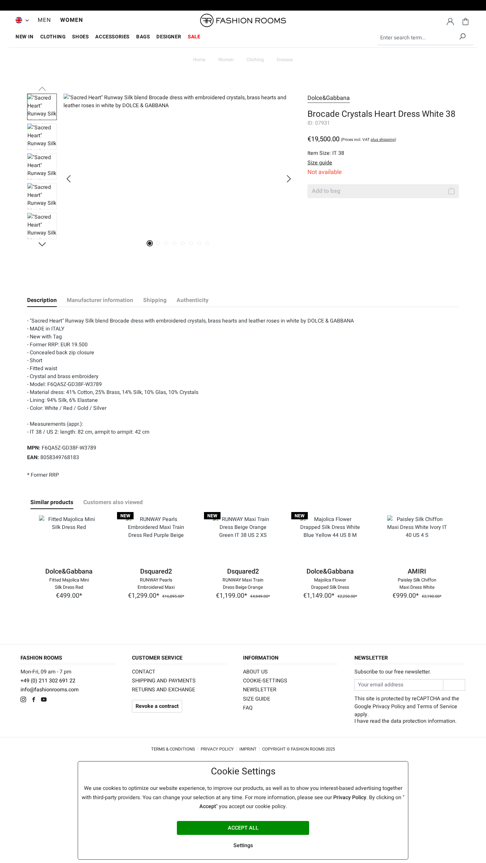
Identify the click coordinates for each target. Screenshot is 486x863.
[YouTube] (45, 700)
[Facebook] (35, 700)
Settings (243, 845)
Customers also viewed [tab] (113, 502)
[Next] (289, 179)
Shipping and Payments (164, 681)
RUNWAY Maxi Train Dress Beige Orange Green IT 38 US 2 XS (243, 583)
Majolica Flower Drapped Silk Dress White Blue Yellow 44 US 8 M (330, 583)
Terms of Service (437, 707)
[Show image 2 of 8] (158, 243)
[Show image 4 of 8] (175, 243)
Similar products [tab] (51, 502)
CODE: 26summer (243, 6)
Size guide (256, 699)
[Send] (454, 685)
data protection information (423, 721)
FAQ (248, 708)
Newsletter (259, 690)
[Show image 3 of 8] (166, 243)
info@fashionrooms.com (49, 690)
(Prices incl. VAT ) (368, 140)
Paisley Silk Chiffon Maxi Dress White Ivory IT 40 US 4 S (417, 583)
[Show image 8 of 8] (208, 243)
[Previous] (68, 179)
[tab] (42, 300)
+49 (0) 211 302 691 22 (47, 681)
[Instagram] (24, 700)
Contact (143, 672)
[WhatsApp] (55, 700)
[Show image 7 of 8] (199, 243)
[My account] (450, 20)
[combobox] (425, 38)
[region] (160, 179)
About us (255, 672)
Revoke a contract (157, 706)
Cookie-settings (265, 681)
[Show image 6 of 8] (191, 243)
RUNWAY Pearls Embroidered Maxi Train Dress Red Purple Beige (156, 583)
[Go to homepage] (243, 20)
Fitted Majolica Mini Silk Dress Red (69, 583)
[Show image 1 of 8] (150, 243)
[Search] (462, 35)
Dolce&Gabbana (328, 98)
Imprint (248, 749)
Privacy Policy (389, 707)
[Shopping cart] (465, 20)
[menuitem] (20, 20)
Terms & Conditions (173, 749)
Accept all (243, 828)
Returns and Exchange (163, 690)
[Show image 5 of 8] (183, 243)
